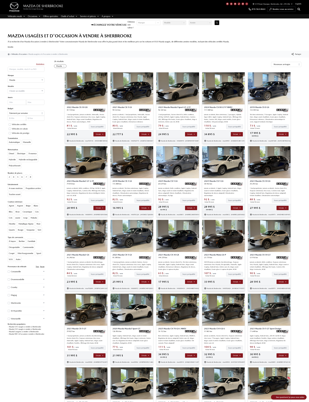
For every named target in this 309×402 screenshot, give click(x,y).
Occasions (32, 16)
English (298, 4)
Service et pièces (88, 16)
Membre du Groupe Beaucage (33, 9)
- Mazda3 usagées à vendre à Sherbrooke (23, 332)
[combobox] (138, 22)
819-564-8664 (258, 9)
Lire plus (10, 47)
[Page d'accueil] (9, 54)
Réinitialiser (40, 64)
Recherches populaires (16, 324)
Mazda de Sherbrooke (43, 6)
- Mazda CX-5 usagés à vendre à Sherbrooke (24, 329)
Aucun (42, 267)
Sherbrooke (16, 303)
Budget (10, 108)
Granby (14, 287)
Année (10, 97)
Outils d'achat (67, 16)
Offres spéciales (50, 16)
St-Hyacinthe (16, 311)
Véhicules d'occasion (19, 54)
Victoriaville (16, 319)
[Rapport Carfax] (99, 110)
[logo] (14, 7)
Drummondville (17, 279)
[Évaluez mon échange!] (217, 22)
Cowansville (16, 271)
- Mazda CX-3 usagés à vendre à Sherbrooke (24, 327)
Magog (14, 295)
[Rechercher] (298, 9)
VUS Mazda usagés (162, 41)
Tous (37, 267)
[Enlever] (63, 66)
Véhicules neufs (15, 16)
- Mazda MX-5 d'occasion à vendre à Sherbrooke (26, 334)
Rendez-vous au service (283, 9)
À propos (106, 16)
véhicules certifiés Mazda (218, 41)
